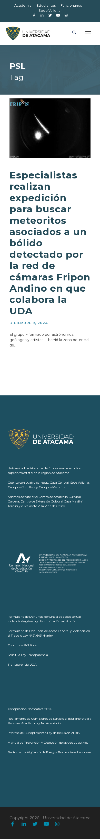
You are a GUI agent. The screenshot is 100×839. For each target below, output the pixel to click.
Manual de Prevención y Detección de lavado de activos (48, 742)
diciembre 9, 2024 (28, 323)
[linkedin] (24, 824)
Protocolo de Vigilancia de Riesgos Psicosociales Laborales (49, 752)
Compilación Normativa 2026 (30, 709)
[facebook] (34, 15)
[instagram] (66, 15)
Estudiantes (46, 5)
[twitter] (35, 824)
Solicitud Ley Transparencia (28, 655)
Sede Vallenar (50, 10)
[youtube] (46, 824)
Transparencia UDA (22, 664)
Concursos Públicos (22, 645)
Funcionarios (71, 5)
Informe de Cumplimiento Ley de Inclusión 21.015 (43, 733)
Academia (23, 5)
